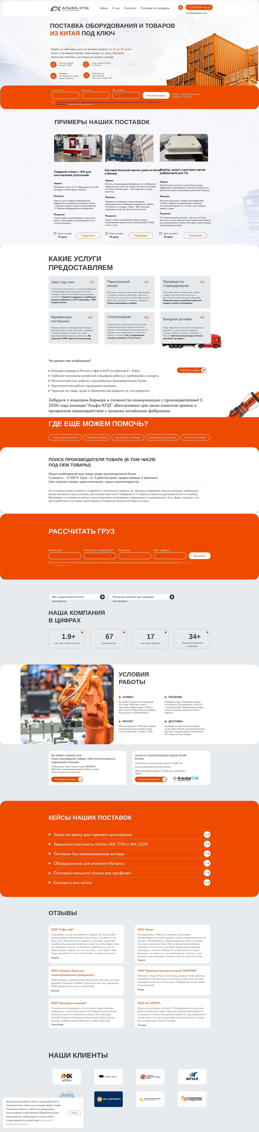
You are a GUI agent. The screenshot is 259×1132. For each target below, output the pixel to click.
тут (78, 772)
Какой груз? (57, 90)
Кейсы (104, 8)
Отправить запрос (65, 779)
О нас (116, 8)
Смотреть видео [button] (190, 370)
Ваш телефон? (118, 90)
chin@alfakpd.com (196, 13)
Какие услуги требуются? (98, 550)
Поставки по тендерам (155, 8)
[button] (204, 370)
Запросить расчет (149, 779)
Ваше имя (86, 90)
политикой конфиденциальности (80, 104)
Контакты (130, 8)
